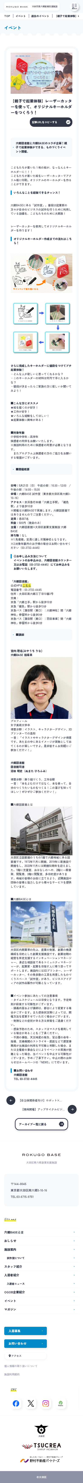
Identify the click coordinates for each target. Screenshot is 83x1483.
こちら (27, 585)
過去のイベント (40, 16)
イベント (21, 16)
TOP (7, 16)
